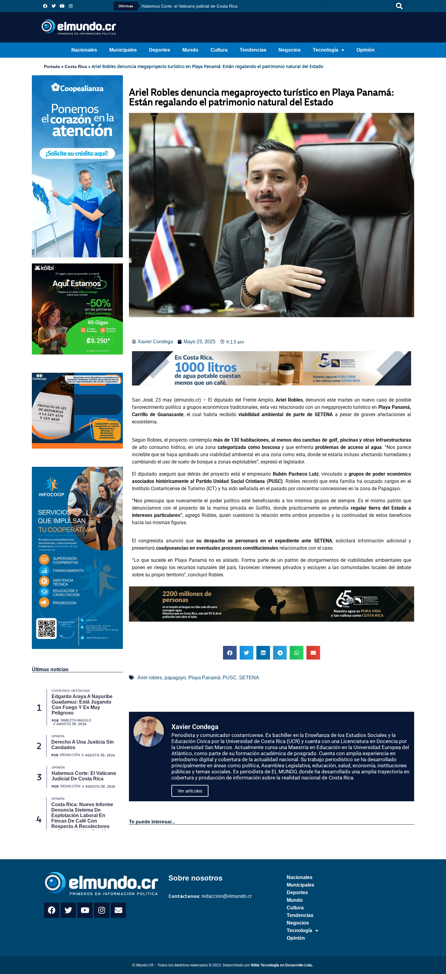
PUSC (230, 677)
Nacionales (84, 50)
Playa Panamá (204, 677)
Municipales (123, 50)
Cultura (219, 50)
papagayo (175, 677)
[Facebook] (45, 6)
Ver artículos (189, 790)
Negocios (290, 50)
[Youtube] (62, 6)
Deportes (159, 50)
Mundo (190, 50)
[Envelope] (118, 910)
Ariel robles (149, 677)
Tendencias (253, 50)
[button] (399, 6)
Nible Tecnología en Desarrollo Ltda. (282, 965)
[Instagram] (70, 6)
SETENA (249, 677)
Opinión (365, 50)
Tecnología (325, 50)
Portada (52, 66)
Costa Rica (76, 66)
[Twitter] (53, 6)
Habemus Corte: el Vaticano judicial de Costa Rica (189, 6)
